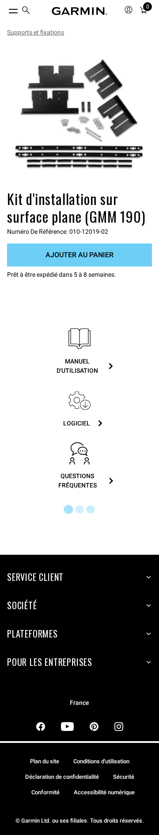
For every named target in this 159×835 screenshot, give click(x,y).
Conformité (45, 792)
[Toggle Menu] (5, 9)
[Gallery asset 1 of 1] (79, 115)
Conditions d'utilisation (101, 761)
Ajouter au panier (79, 255)
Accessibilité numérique (104, 792)
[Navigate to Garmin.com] (79, 11)
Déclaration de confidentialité (62, 776)
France (79, 703)
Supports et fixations (35, 32)
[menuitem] (26, 11)
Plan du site (44, 761)
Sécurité (123, 776)
